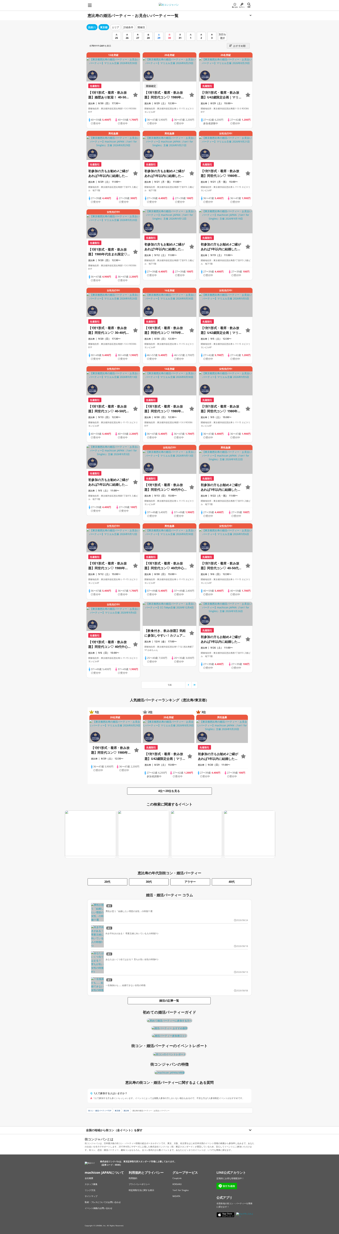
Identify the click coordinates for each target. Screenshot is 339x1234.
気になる (235, 7)
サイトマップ (91, 1196)
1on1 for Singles (181, 1190)
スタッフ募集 (91, 1184)
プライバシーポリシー (139, 1184)
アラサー (190, 882)
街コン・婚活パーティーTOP (99, 1110)
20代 (107, 882)
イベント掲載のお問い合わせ (98, 1208)
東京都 (117, 1110)
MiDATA (176, 1196)
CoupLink (177, 1178)
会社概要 (89, 1178)
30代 (149, 882)
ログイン (242, 7)
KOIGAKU (177, 1184)
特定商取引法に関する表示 (141, 1190)
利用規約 (133, 1178)
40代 (232, 882)
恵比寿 (126, 1110)
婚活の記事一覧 (169, 1000)
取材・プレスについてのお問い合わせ (103, 1202)
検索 (249, 7)
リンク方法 (90, 1190)
